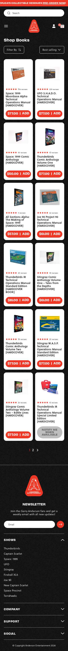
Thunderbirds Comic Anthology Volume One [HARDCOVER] (48, 161)
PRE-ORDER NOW (50, 3)
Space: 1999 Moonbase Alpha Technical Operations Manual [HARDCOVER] (18, 99)
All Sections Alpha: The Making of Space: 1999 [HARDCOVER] (17, 221)
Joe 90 (7, 580)
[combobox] (34, 13)
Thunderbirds (12, 548)
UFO (6, 564)
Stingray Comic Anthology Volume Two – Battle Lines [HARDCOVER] (17, 411)
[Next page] (37, 450)
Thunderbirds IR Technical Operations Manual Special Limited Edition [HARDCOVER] (49, 414)
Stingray (9, 569)
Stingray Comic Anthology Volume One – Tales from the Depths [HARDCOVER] (49, 283)
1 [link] (29, 450)
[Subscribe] (60, 524)
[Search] (8, 13)
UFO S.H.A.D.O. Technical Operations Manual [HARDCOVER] (49, 98)
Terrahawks (10, 596)
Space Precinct (12, 590)
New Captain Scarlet (16, 585)
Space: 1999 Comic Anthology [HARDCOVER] (17, 159)
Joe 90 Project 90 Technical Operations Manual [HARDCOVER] (49, 221)
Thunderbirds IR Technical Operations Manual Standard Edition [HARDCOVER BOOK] (18, 285)
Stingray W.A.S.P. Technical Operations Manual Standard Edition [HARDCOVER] (49, 349)
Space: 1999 (11, 559)
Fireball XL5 (11, 575)
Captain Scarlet (13, 554)
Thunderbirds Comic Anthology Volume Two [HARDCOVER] (17, 348)
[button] (6, 26)
